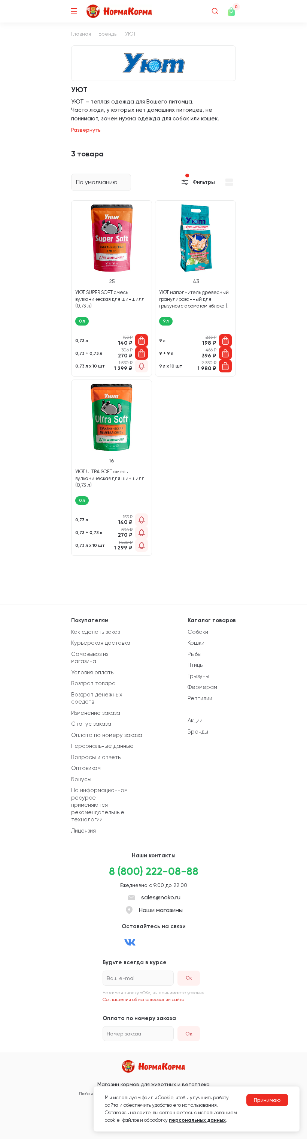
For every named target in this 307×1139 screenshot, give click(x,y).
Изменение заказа (95, 713)
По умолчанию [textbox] (97, 182)
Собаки (198, 632)
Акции (195, 720)
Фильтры (203, 182)
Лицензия (83, 830)
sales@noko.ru (160, 897)
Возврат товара (93, 683)
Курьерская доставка (100, 642)
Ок (188, 1034)
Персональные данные (102, 746)
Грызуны (198, 676)
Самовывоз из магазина (89, 658)
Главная (81, 34)
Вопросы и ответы (96, 757)
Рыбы (194, 654)
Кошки (196, 642)
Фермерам (202, 687)
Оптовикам (86, 768)
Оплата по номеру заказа (106, 735)
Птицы (196, 665)
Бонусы (81, 779)
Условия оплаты (93, 672)
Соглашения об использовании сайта (144, 999)
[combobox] (101, 182)
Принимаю (267, 1100)
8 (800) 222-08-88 (153, 871)
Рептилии (200, 698)
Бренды (108, 34)
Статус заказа (91, 723)
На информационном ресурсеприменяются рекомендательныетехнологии (99, 805)
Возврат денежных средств (96, 698)
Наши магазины (161, 910)
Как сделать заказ (95, 632)
